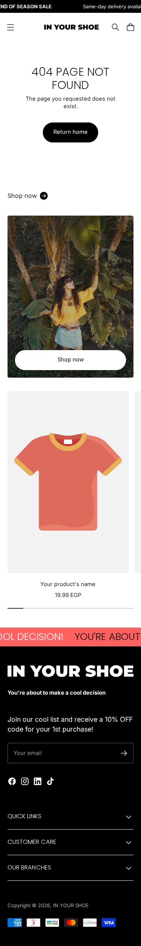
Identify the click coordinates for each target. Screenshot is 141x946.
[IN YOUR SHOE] (71, 27)
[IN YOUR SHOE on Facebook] (12, 781)
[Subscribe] (124, 753)
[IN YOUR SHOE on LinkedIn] (37, 781)
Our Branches (29, 867)
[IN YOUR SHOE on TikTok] (50, 781)
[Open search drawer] (115, 27)
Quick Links (24, 816)
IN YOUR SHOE (71, 905)
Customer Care (32, 841)
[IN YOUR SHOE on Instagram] (24, 781)
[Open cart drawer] (130, 27)
